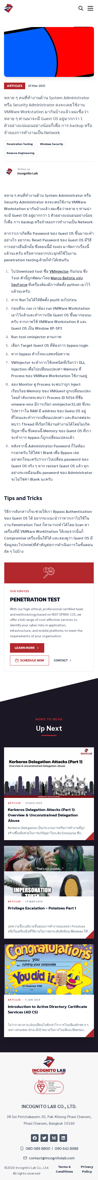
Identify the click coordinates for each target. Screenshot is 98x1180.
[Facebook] (35, 1138)
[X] (44, 1138)
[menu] (90, 8)
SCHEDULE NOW (32, 660)
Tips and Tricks (23, 498)
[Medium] (54, 1138)
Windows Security (51, 144)
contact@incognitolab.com (52, 1158)
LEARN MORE (25, 647)
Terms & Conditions (64, 1169)
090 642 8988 (66, 1148)
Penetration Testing (20, 144)
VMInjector (59, 271)
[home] (8, 8)
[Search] (81, 8)
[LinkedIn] (63, 1138)
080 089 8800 (38, 1148)
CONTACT (61, 660)
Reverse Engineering (20, 153)
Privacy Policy (87, 1169)
